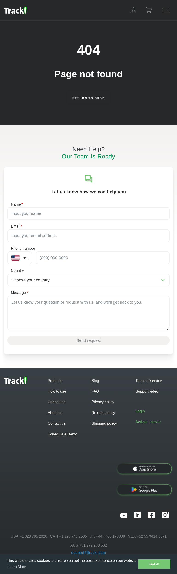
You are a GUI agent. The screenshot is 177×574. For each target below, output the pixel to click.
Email (16, 226)
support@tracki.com (88, 553)
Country (17, 270)
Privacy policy (102, 402)
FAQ (95, 391)
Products (55, 381)
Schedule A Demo (62, 434)
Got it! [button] (154, 564)
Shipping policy (104, 423)
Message (19, 293)
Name (17, 204)
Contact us (56, 423)
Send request (88, 340)
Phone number (23, 248)
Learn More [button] (16, 567)
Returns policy (103, 413)
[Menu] (165, 10)
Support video (147, 391)
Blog (95, 381)
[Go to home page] (63, 10)
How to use (57, 391)
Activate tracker (148, 422)
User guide (57, 402)
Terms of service (149, 381)
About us (55, 413)
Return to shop (88, 98)
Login (140, 411)
